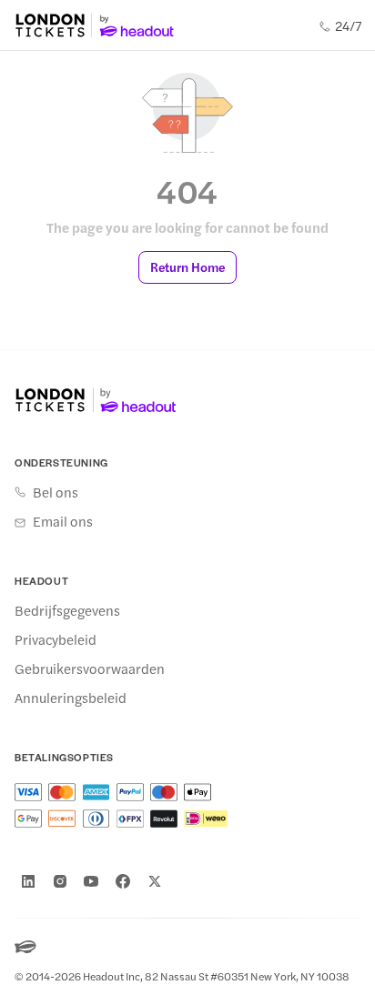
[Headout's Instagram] (60, 881)
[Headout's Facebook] (123, 881)
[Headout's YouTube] (91, 881)
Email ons (63, 521)
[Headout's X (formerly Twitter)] (154, 881)
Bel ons (55, 492)
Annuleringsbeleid (71, 697)
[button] (187, 267)
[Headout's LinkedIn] (28, 881)
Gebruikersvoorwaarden (90, 668)
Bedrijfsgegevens (67, 610)
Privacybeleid (55, 639)
